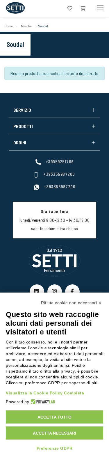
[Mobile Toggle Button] (100, 8)
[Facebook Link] (72, 291)
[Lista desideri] (69, 7)
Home (8, 26)
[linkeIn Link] (37, 291)
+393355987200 (59, 174)
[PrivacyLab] (42, 402)
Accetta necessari (54, 433)
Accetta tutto (54, 417)
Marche (26, 26)
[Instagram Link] (54, 291)
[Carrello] (83, 7)
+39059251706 (60, 161)
